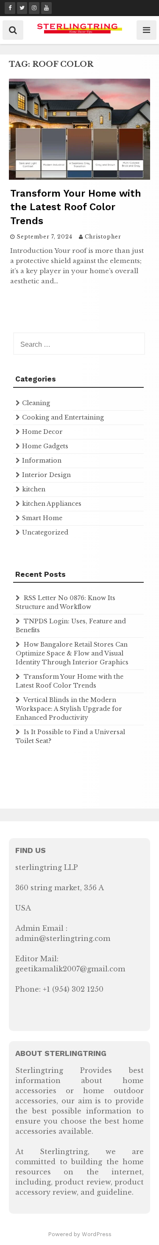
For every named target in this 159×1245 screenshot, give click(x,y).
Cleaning (36, 403)
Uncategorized (45, 532)
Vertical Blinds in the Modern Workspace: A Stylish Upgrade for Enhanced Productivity (69, 708)
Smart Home (42, 518)
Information (41, 460)
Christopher (103, 236)
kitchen (33, 489)
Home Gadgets (45, 446)
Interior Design (46, 475)
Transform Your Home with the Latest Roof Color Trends (75, 207)
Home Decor (42, 432)
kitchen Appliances (51, 503)
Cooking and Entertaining (63, 417)
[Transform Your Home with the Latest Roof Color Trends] (79, 177)
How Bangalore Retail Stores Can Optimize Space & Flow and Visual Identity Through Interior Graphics (72, 653)
